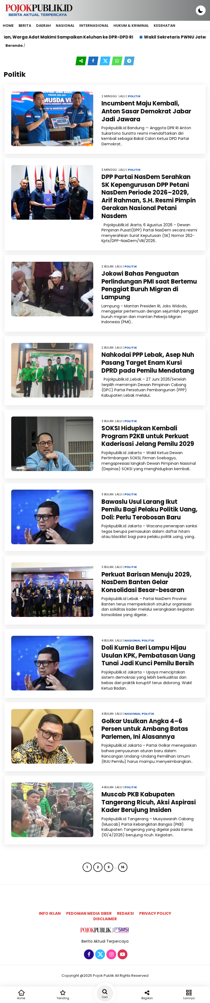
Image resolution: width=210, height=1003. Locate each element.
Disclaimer (105, 919)
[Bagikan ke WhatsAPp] (118, 61)
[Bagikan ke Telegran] (129, 61)
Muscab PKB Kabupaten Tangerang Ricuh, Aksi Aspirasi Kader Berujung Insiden (148, 802)
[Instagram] (110, 954)
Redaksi (125, 913)
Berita (25, 25)
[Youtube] (121, 954)
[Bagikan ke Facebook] (94, 61)
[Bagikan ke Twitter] (106, 61)
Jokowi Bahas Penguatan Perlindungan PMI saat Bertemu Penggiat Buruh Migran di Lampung (149, 285)
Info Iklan (50, 913)
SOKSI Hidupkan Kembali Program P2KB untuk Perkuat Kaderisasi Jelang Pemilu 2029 (147, 436)
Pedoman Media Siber (89, 913)
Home (8, 25)
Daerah (43, 25)
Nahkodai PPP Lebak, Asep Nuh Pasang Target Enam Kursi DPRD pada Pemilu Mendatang (147, 363)
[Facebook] (88, 954)
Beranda (14, 45)
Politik (134, 96)
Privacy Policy (155, 913)
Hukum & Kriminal (131, 25)
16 (122, 867)
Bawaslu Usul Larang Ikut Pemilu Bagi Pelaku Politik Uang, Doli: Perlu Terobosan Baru (149, 510)
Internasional (94, 25)
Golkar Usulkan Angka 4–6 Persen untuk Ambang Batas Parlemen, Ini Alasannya (144, 729)
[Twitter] (99, 954)
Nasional (65, 25)
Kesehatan (164, 25)
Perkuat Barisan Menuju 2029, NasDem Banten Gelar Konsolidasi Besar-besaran (146, 582)
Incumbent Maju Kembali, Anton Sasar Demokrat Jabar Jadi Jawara (146, 111)
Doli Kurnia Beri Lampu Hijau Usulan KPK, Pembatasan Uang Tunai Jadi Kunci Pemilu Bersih (148, 655)
